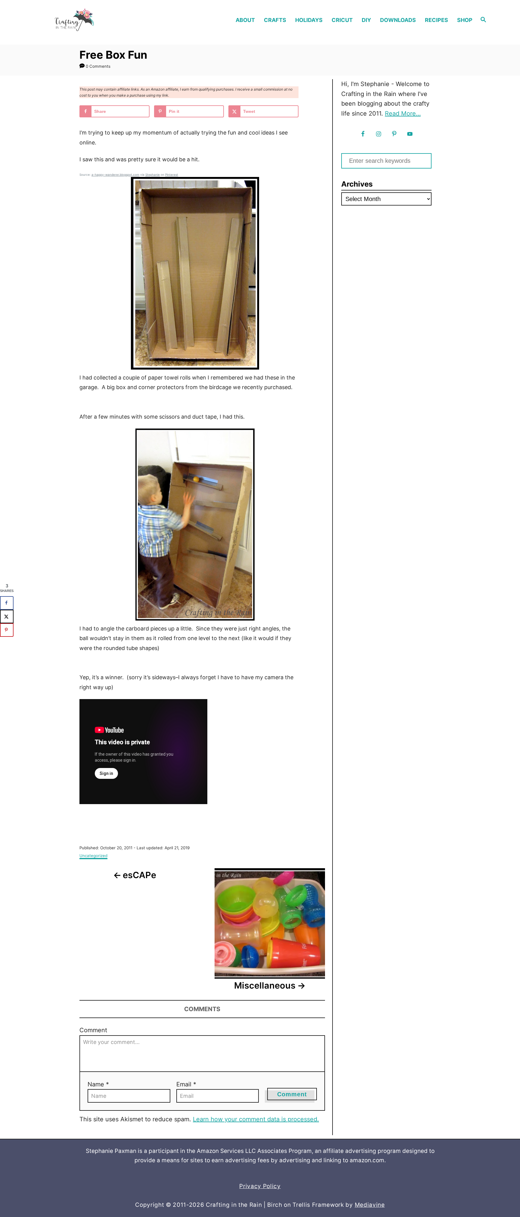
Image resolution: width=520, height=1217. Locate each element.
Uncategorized (93, 855)
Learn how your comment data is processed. (256, 1119)
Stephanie (152, 174)
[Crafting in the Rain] (93, 20)
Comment (93, 1030)
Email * (186, 1084)
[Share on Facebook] (7, 603)
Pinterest (171, 174)
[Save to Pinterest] (7, 630)
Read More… (403, 113)
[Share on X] (7, 616)
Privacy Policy (259, 1186)
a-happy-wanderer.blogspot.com (115, 174)
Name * (98, 1084)
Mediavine (370, 1204)
